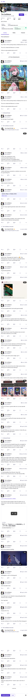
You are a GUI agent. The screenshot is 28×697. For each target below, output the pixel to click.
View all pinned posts (14, 57)
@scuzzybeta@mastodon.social (7, 15)
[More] (26, 53)
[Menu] (26, 15)
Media (14, 32)
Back (4, 1)
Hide (25, 66)
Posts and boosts (5, 36)
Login (12, 695)
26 (7, 19)
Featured (23, 32)
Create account (5, 695)
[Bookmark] (20, 53)
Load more (14, 688)
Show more (4, 195)
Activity (5, 32)
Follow (21, 14)
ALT (12, 395)
